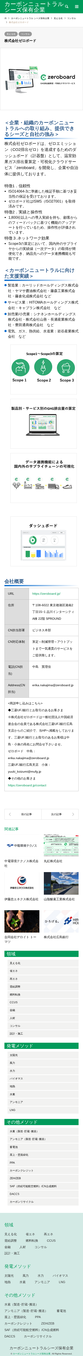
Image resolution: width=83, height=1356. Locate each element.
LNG (12, 1110)
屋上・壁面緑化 (19, 1154)
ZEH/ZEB (15, 1178)
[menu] (76, 6)
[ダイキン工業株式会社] (23, 814)
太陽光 (14, 1055)
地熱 (12, 1086)
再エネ (14, 978)
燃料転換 (15, 994)
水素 (12, 1094)
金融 (12, 1010)
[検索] (66, 6)
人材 (12, 1018)
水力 (12, 1070)
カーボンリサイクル (22, 1201)
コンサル (25, 34)
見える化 (11, 34)
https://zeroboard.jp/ (46, 593)
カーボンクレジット (22, 1170)
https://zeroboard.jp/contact (27, 785)
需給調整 (15, 986)
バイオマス (16, 1078)
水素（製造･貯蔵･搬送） (24, 1131)
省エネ (14, 970)
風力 (12, 1062)
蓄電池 (14, 1147)
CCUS (13, 1002)
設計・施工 (16, 1033)
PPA (12, 1162)
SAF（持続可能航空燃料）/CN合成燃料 (33, 1186)
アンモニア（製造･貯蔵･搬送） (28, 1139)
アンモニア (16, 1102)
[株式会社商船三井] (60, 814)
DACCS (14, 1194)
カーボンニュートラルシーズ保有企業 (41, 1348)
